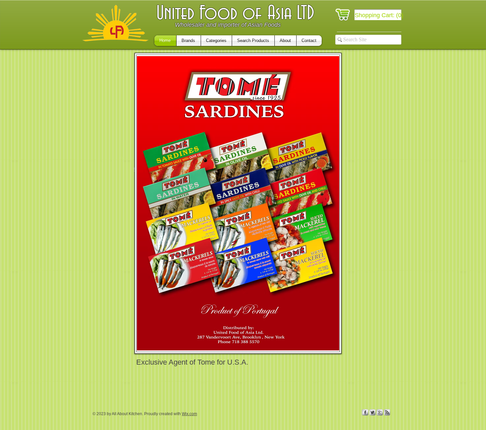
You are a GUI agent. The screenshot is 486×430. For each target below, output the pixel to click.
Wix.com (189, 414)
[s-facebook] (365, 412)
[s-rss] (387, 412)
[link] (379, 15)
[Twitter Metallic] (372, 412)
